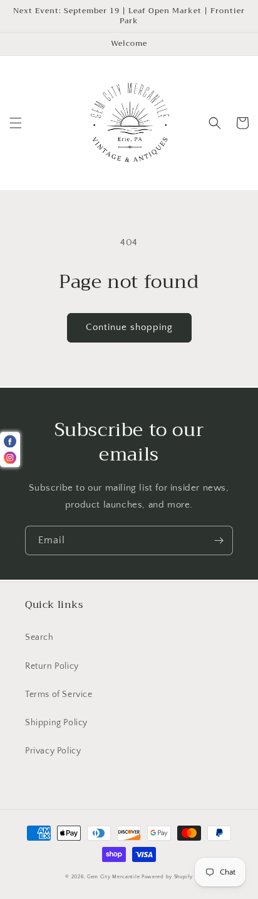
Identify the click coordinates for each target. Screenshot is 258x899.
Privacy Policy (53, 751)
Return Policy (52, 666)
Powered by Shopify (167, 877)
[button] (15, 123)
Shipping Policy (56, 723)
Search (39, 637)
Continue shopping (129, 327)
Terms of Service (59, 694)
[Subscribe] (218, 540)
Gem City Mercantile (113, 877)
